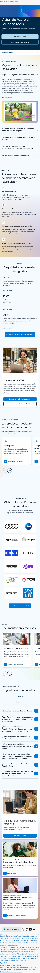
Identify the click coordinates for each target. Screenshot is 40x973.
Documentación (11, 949)
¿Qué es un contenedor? (11, 961)
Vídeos (19, 954)
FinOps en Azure (27, 938)
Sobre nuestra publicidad (14, 972)
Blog (18, 949)
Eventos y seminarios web (15, 952)
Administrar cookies (19, 970)
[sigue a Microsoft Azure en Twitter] (23, 929)
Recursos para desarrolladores (29, 949)
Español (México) (5, 963)
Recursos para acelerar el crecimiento (25, 940)
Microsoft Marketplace (28, 947)
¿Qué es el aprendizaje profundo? (10, 958)
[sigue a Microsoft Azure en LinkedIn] (30, 929)
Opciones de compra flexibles (12, 938)
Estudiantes (3, 952)
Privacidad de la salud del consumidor (11, 967)
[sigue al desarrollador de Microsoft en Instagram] (27, 929)
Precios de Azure (22, 936)
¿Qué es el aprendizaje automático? (28, 956)
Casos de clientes (5, 936)
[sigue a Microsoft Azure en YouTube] (34, 929)
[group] (17, 451)
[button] (20, 52)
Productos (14, 936)
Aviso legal (28, 970)
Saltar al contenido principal (9, 1)
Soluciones (10, 940)
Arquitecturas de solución (7, 943)
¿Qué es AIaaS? (24, 958)
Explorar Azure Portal (13, 929)
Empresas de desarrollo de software (10, 947)
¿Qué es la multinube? (10, 956)
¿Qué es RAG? (23, 961)
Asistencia (19, 943)
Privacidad (9, 970)
